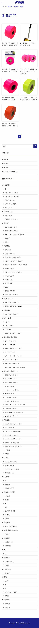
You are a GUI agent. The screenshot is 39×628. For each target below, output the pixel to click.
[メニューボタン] (2, 2)
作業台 (7, 287)
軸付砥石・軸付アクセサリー (13, 401)
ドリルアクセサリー (10, 379)
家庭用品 (7, 600)
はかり (7, 242)
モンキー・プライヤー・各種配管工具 (16, 265)
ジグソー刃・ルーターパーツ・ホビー (16, 405)
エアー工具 (7, 318)
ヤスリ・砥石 (8, 283)
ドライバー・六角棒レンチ (12, 257)
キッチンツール (9, 561)
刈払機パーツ (8, 542)
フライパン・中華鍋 (10, 592)
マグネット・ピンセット (12, 295)
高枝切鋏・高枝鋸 (10, 511)
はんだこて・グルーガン (12, 302)
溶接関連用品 (8, 299)
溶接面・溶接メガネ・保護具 (13, 306)
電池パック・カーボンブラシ (13, 446)
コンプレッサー (9, 326)
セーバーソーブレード (11, 416)
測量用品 (7, 238)
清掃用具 (7, 484)
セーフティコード (10, 352)
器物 (5, 577)
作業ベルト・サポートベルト (13, 356)
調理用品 (7, 557)
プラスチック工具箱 (10, 462)
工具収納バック (9, 473)
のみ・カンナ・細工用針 (12, 196)
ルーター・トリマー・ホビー (13, 439)
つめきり (7, 607)
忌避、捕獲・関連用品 (11, 530)
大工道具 (7, 185)
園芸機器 (7, 538)
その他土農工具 (9, 488)
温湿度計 (7, 604)
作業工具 (7, 246)
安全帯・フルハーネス (11, 360)
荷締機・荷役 (8, 280)
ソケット (7, 322)
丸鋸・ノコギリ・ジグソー (12, 431)
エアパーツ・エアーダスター (13, 333)
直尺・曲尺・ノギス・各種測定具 (14, 234)
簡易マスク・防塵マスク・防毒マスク (16, 367)
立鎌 (6, 507)
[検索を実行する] (35, 146)
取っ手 (7, 581)
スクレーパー (8, 207)
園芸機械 (7, 450)
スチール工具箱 (9, 465)
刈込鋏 (7, 500)
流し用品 (7, 573)
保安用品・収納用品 (10, 337)
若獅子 (6, 168)
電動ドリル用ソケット (11, 382)
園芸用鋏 (7, 496)
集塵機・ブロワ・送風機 (12, 443)
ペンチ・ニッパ (9, 268)
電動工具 (7, 420)
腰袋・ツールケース (10, 341)
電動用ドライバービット (12, 375)
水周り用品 (7, 569)
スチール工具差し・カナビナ (13, 348)
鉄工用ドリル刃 (9, 386)
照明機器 (7, 310)
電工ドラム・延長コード (12, 314)
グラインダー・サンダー (12, 435)
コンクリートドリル (10, 397)
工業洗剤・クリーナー (11, 219)
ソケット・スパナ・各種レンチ (14, 261)
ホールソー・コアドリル (12, 390)
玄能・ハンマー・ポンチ (12, 193)
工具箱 (6, 458)
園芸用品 (7, 522)
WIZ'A (6, 159)
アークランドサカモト (11, 172)
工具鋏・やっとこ (10, 200)
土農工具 (7, 477)
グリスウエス (8, 211)
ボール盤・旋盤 (9, 428)
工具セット (8, 250)
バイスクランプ (9, 276)
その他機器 (8, 546)
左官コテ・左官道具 (10, 204)
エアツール (8, 329)
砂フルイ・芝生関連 (10, 526)
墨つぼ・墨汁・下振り (11, 231)
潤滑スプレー (8, 215)
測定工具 (7, 223)
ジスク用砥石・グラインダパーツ (14, 412)
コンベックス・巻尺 (10, 227)
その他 (7, 454)
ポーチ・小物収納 (10, 345)
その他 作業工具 (10, 291)
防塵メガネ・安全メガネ (12, 363)
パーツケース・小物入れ (12, 469)
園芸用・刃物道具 (9, 492)
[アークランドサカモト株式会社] (19, 2)
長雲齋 (6, 163)
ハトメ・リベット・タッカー (13, 272)
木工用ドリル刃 (9, 394)
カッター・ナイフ (10, 253)
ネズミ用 (7, 534)
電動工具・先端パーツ (11, 371)
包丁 (5, 550)
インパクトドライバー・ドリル (14, 424)
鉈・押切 (7, 515)
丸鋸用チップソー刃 (10, 409)
